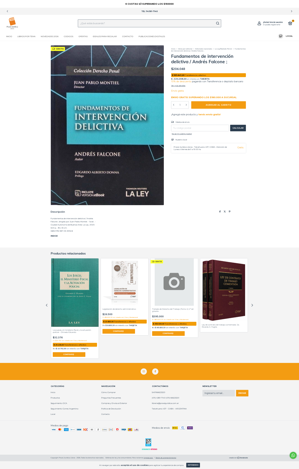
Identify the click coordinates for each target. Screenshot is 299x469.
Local (53, 414)
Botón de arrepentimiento (166, 458)
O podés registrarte (271, 24)
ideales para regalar (105, 36)
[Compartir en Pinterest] (229, 211)
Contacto (127, 36)
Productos (55, 398)
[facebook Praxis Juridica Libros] (155, 371)
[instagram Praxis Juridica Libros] (144, 371)
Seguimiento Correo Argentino (64, 408)
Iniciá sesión (276, 22)
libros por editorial (185, 49)
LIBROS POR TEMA (26, 36)
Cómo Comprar (108, 392)
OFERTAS (83, 36)
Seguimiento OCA (59, 403)
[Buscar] (217, 23)
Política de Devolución (111, 408)
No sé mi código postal (182, 134)
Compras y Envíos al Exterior (114, 403)
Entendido (193, 465)
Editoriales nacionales (203, 49)
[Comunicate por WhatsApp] (293, 455)
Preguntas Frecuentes (111, 398)
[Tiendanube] (238, 458)
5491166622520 (158, 392)
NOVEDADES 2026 (49, 36)
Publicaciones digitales (152, 36)
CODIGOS (68, 36)
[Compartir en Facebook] (220, 211)
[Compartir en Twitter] (225, 211)
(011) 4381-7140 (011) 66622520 (165, 398)
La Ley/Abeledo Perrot (223, 49)
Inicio (9, 36)
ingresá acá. (148, 458)
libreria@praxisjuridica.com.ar (165, 403)
